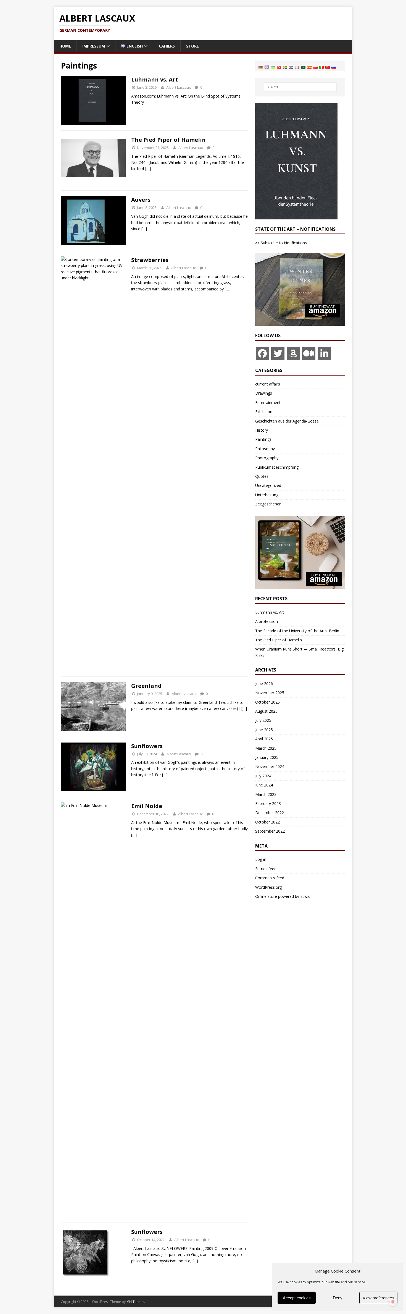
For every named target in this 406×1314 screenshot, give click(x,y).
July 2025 (263, 720)
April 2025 (264, 738)
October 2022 (267, 822)
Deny (337, 1297)
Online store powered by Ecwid (282, 896)
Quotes (261, 476)
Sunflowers (147, 746)
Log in (260, 859)
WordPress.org (268, 887)
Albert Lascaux (178, 87)
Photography (266, 457)
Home (65, 46)
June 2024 (264, 785)
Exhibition (263, 411)
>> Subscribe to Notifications (281, 242)
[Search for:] (300, 87)
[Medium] (308, 353)
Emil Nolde (146, 806)
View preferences (378, 1297)
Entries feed (265, 868)
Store (192, 46)
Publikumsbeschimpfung (277, 467)
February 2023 (268, 803)
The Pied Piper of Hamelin (168, 139)
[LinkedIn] (324, 353)
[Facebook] (262, 353)
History (261, 430)
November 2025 (269, 692)
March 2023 (265, 794)
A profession (266, 621)
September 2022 (270, 831)
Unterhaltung (266, 494)
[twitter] (277, 353)
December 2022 (269, 812)
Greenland (146, 685)
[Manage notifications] (393, 1301)
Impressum (93, 46)
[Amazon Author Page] (293, 353)
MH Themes (135, 1301)
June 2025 (264, 729)
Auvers (141, 199)
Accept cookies (297, 1297)
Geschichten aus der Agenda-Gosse (287, 421)
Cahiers (167, 46)
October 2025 (267, 702)
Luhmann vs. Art (154, 79)
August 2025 (266, 711)
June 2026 (264, 683)
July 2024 (263, 775)
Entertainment (268, 402)
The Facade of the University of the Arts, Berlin (297, 630)
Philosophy (265, 448)
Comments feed (269, 877)
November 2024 (269, 766)
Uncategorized (268, 485)
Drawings (263, 393)
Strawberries (149, 260)
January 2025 (266, 757)
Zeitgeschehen (268, 504)
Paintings (263, 439)
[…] (148, 168)
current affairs (267, 384)
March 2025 (265, 748)
